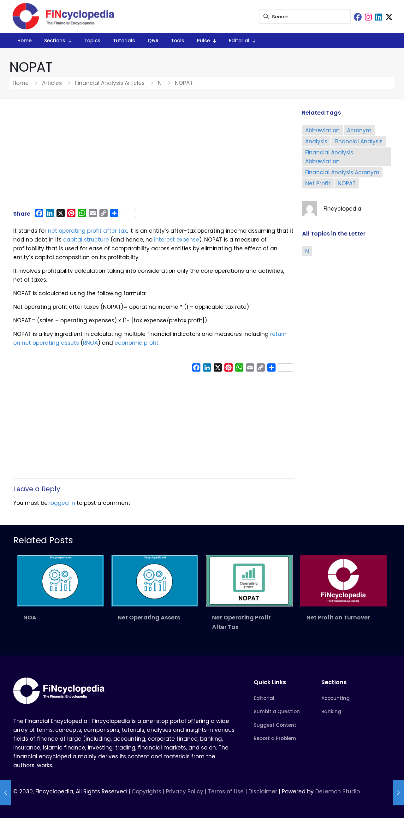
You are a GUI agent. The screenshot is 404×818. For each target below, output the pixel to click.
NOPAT (347, 183)
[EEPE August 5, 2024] (398, 792)
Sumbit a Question (277, 711)
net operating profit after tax (87, 231)
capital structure (86, 239)
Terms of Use (226, 791)
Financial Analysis (359, 141)
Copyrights (147, 791)
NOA (29, 617)
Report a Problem (275, 738)
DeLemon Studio (337, 791)
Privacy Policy (184, 791)
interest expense (176, 239)
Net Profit (317, 183)
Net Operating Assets (149, 617)
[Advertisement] (153, 157)
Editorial (264, 698)
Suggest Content (275, 725)
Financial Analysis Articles (110, 83)
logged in (62, 503)
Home (21, 83)
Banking (331, 711)
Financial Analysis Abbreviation (329, 157)
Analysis (316, 141)
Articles (52, 83)
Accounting (335, 698)
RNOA (90, 343)
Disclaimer (262, 791)
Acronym (359, 130)
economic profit (136, 343)
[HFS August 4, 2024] (5, 792)
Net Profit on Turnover (338, 617)
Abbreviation (322, 130)
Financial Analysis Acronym (342, 172)
